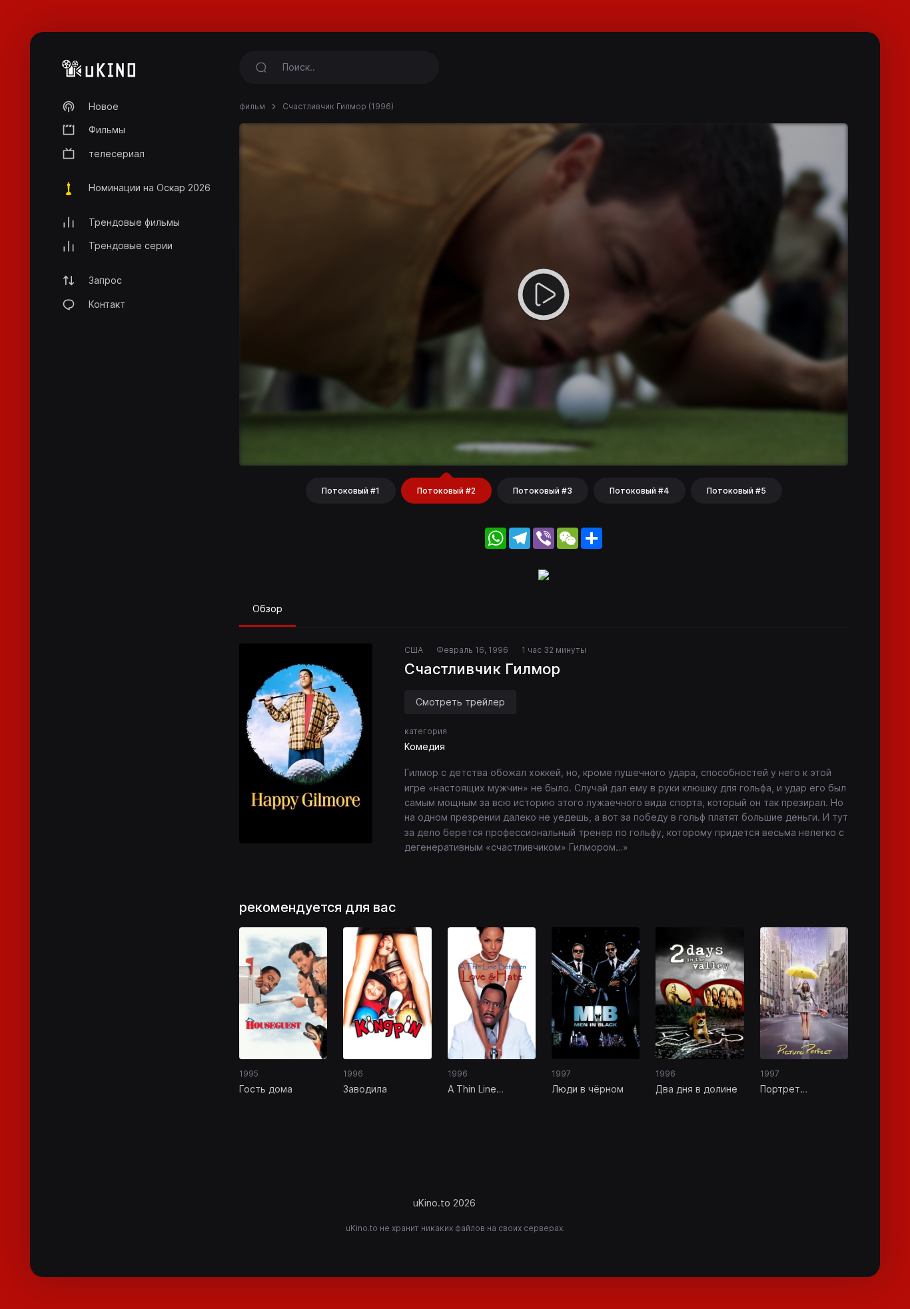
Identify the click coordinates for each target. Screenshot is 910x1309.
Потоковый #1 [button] (351, 491)
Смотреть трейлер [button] (460, 701)
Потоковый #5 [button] (736, 491)
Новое (104, 106)
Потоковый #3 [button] (542, 491)
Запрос (105, 280)
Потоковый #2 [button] (446, 491)
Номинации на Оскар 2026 (150, 187)
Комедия (424, 746)
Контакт (107, 304)
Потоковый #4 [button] (640, 491)
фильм (252, 106)
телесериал (117, 153)
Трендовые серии (131, 245)
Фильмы (107, 129)
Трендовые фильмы (134, 222)
